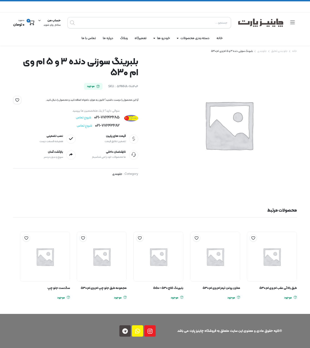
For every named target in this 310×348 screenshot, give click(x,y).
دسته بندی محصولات (195, 38)
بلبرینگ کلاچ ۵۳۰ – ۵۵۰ (168, 288)
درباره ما (108, 38)
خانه (220, 38)
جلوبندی (262, 51)
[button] (17, 100)
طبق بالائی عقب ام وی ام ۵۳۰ (278, 288)
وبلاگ (124, 38)
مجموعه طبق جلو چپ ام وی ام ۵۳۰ (104, 288)
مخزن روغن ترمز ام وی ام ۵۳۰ (221, 288)
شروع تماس (83, 117)
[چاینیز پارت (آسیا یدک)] (261, 22)
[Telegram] (125, 331)
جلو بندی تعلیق (279, 51)
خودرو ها (163, 38)
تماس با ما (88, 38)
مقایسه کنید (251, 246)
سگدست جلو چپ (58, 288)
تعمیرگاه (141, 38)
